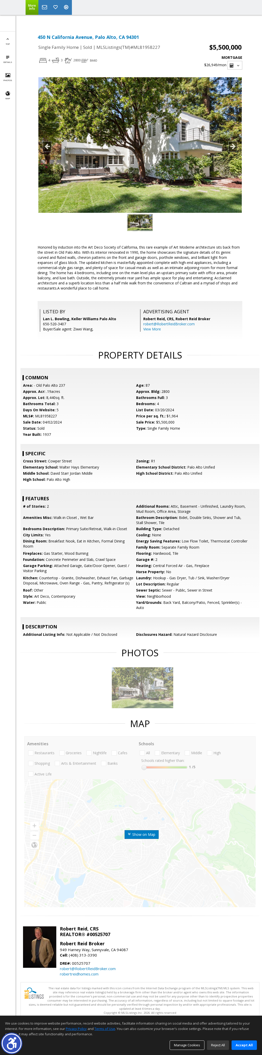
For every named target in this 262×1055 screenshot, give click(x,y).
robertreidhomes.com (79, 973)
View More (152, 329)
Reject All (218, 1045)
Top (8, 43)
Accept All (244, 1045)
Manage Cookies (187, 1045)
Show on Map (143, 834)
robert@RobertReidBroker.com (169, 323)
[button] (11, 1043)
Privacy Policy (76, 1028)
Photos (7, 80)
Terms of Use (104, 1028)
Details (7, 62)
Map (7, 98)
